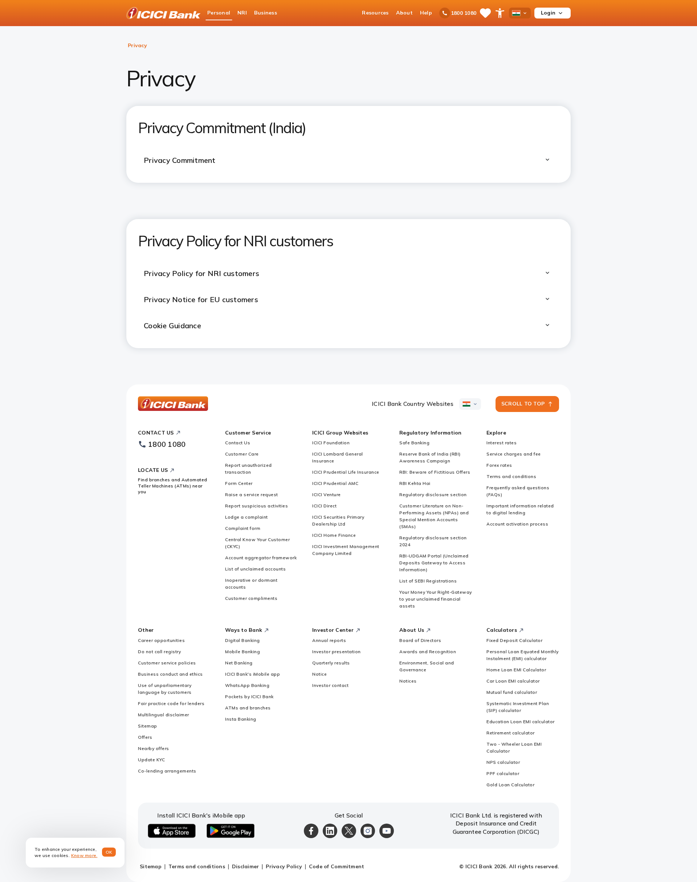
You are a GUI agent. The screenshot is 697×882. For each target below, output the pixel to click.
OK (109, 852)
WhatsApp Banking (247, 685)
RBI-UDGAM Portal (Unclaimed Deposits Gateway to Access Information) (434, 562)
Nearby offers (153, 748)
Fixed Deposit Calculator (514, 640)
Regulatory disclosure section (433, 494)
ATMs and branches (248, 707)
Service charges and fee (513, 454)
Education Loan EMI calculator (520, 721)
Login (548, 12)
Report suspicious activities (256, 505)
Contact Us (237, 442)
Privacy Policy (284, 866)
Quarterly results (331, 662)
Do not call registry (159, 651)
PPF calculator (502, 773)
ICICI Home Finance (334, 535)
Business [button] (265, 12)
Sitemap (147, 726)
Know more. (84, 855)
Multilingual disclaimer (163, 714)
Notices (408, 681)
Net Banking (239, 662)
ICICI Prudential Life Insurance (345, 472)
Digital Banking (242, 640)
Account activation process (517, 524)
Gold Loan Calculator (510, 784)
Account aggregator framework (261, 557)
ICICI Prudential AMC (335, 483)
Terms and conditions (511, 476)
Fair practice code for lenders (171, 703)
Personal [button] (218, 12)
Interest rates (501, 442)
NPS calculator (503, 762)
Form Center (239, 483)
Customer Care (242, 454)
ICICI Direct (324, 505)
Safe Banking (414, 442)
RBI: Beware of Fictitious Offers (434, 472)
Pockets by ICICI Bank (249, 696)
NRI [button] (242, 12)
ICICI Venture (326, 494)
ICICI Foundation (331, 442)
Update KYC (151, 759)
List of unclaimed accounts (255, 569)
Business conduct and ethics (170, 674)
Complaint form (242, 528)
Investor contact (330, 685)
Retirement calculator (510, 732)
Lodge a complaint (246, 517)
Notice (319, 674)
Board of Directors (420, 640)
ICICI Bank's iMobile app (252, 674)
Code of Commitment (336, 866)
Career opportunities (161, 640)
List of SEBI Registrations (428, 581)
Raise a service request (251, 494)
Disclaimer (245, 866)
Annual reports (329, 640)
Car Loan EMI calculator (513, 681)
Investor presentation (336, 651)
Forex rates (499, 465)
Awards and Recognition (427, 651)
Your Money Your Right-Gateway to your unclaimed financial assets (435, 599)
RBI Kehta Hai (415, 483)
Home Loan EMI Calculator (516, 669)
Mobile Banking (242, 651)
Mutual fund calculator (511, 692)
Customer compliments (251, 598)
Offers (145, 737)
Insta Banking (240, 719)
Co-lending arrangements (167, 771)
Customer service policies (167, 662)
